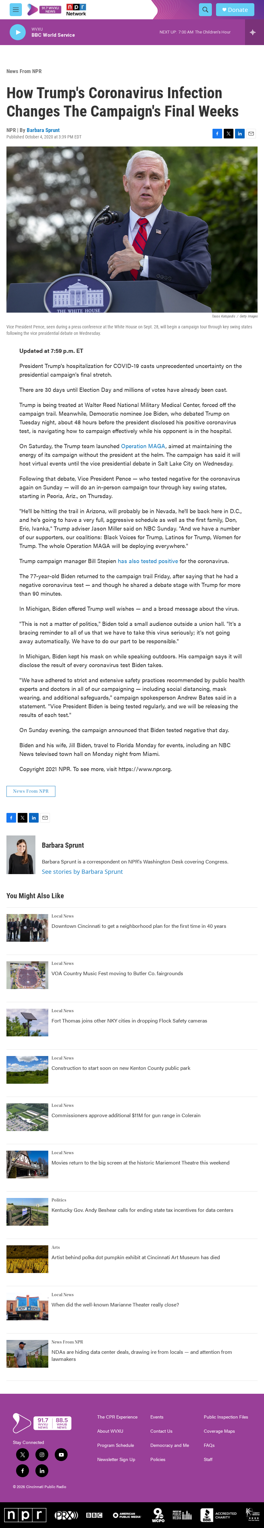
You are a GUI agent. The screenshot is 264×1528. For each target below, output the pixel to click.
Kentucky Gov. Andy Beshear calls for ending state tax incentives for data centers (142, 1209)
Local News (63, 916)
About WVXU (110, 1431)
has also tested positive (148, 561)
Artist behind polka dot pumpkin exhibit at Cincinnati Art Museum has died (136, 1257)
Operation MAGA (143, 446)
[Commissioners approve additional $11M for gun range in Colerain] (27, 1117)
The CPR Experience (117, 1417)
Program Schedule (115, 1445)
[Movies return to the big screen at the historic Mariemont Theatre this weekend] (27, 1164)
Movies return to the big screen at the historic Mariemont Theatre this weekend (141, 1162)
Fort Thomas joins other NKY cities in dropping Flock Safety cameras (129, 1020)
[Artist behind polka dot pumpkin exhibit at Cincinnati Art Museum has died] (27, 1259)
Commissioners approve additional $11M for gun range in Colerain (126, 1115)
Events (157, 1417)
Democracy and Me (169, 1445)
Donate (238, 9)
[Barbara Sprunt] (20, 854)
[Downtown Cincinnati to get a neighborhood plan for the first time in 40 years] (27, 928)
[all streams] (254, 32)
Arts (56, 1247)
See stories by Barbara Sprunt (82, 871)
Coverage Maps (219, 1431)
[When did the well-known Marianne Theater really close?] (27, 1306)
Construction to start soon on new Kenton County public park (121, 1067)
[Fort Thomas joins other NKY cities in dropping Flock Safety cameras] (27, 1022)
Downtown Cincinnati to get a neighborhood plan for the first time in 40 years (139, 925)
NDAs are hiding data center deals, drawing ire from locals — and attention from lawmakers (142, 1355)
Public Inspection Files (226, 1417)
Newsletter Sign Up (116, 1459)
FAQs (209, 1445)
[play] (18, 32)
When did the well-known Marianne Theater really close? (115, 1304)
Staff (208, 1459)
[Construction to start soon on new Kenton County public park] (27, 1070)
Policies (157, 1459)
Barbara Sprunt (43, 130)
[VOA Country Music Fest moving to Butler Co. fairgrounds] (27, 975)
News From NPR (24, 71)
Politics (59, 1200)
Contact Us (161, 1431)
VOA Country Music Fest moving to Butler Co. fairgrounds (117, 973)
